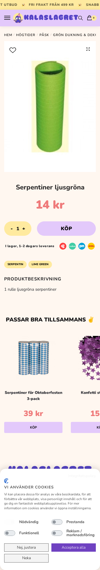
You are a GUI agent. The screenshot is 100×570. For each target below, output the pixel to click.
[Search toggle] (80, 18)
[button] (88, 49)
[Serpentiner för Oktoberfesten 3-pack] (33, 358)
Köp (66, 228)
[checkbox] (9, 522)
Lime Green (40, 264)
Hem (8, 35)
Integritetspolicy (82, 475)
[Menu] (12, 18)
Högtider (25, 35)
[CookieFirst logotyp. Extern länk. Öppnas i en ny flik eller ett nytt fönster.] (6, 480)
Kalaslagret (51, 18)
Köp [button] (33, 427)
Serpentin (15, 264)
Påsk (44, 35)
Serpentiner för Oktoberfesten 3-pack (33, 396)
